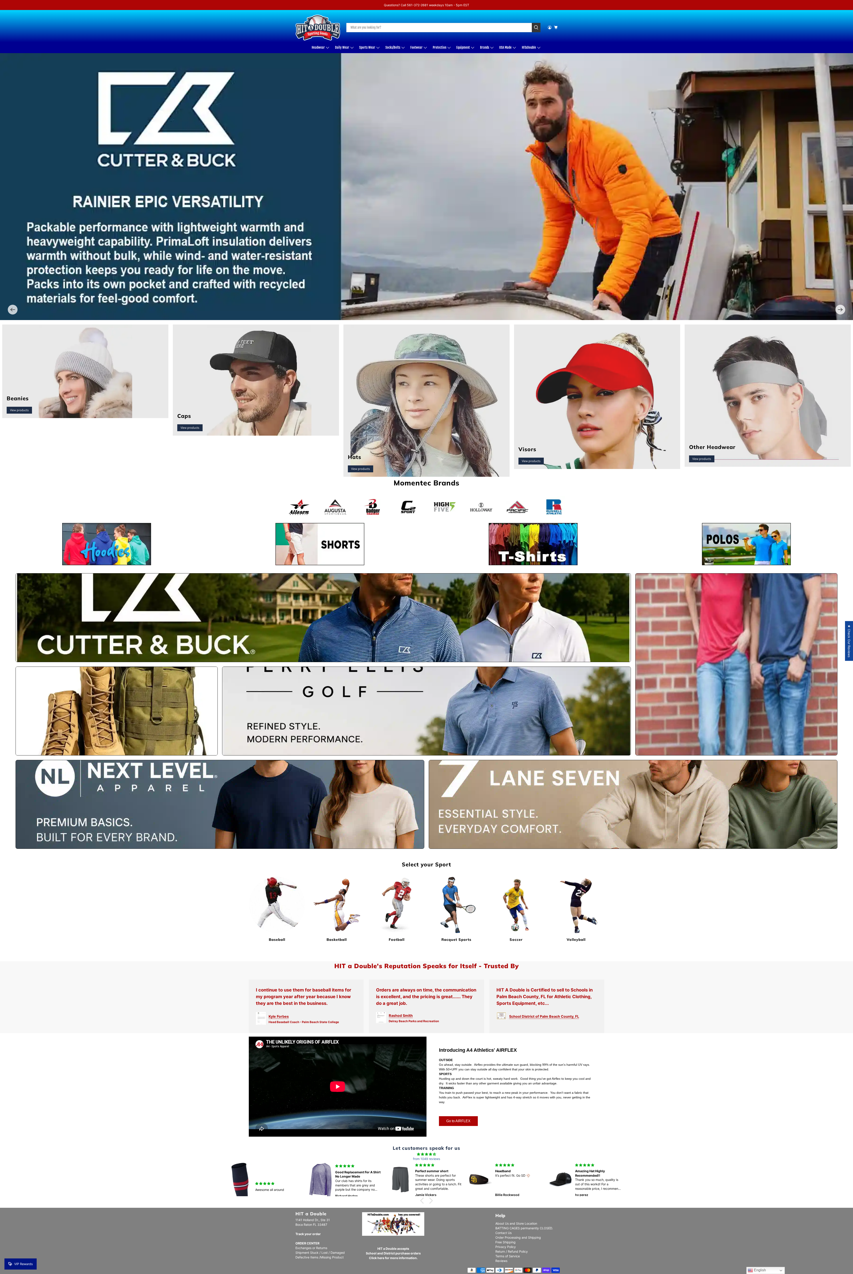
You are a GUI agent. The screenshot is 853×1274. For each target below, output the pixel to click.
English (759, 1270)
